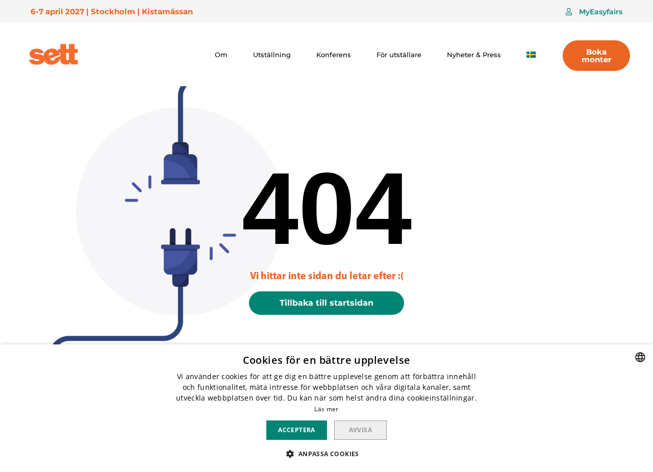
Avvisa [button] (360, 430)
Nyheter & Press (474, 55)
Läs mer (326, 409)
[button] (594, 11)
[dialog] (326, 408)
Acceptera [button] (296, 430)
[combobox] (640, 357)
